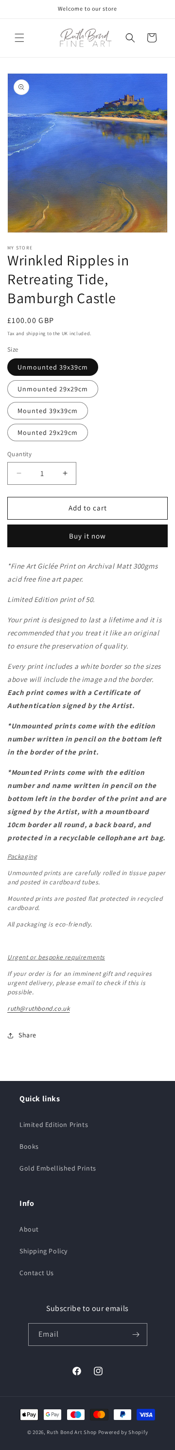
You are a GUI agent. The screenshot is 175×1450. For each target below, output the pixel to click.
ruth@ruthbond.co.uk (38, 1008)
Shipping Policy (43, 1251)
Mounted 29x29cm (48, 432)
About (29, 1229)
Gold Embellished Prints (57, 1168)
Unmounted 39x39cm (53, 367)
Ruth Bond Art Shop (72, 1432)
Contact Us (36, 1272)
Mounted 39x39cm (48, 410)
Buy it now (87, 535)
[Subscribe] (136, 1334)
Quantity (19, 454)
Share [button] (27, 1035)
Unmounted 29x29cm (53, 389)
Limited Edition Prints (53, 1124)
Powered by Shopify (123, 1432)
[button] (19, 37)
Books (29, 1146)
